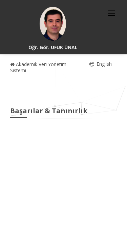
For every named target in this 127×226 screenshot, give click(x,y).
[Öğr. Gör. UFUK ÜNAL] (53, 24)
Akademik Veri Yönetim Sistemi (38, 67)
